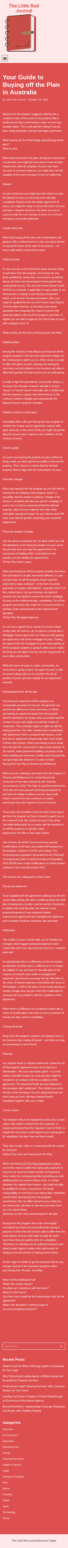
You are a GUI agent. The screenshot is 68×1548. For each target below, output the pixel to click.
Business (8, 1429)
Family (6, 1452)
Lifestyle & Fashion (13, 1476)
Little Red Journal (15, 99)
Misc (5, 1482)
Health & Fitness (12, 1464)
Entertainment (10, 1446)
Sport (6, 1506)
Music (6, 1488)
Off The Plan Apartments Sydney (42, 1163)
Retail (6, 1500)
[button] (5, 58)
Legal (6, 1470)
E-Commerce (10, 1435)
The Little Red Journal (24, 8)
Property (7, 1494)
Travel (6, 1518)
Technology (9, 1512)
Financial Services (13, 1458)
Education (8, 1441)
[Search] (61, 1346)
